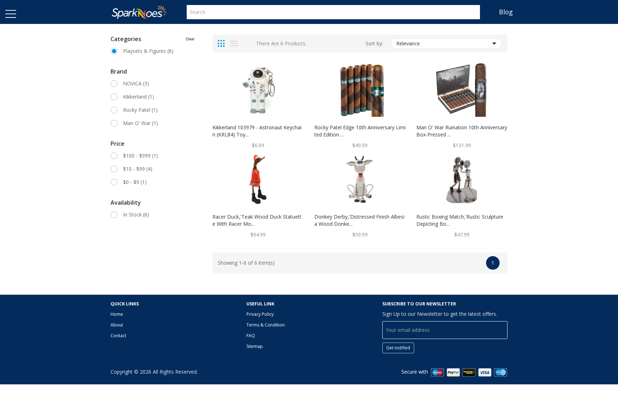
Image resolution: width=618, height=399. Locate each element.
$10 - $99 (137, 168)
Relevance (408, 43)
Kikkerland (138, 96)
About (117, 325)
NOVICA (136, 83)
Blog (506, 12)
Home (117, 314)
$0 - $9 (135, 182)
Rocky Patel (140, 109)
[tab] (221, 43)
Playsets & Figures (148, 51)
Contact (118, 336)
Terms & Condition (265, 325)
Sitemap (254, 346)
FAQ (250, 336)
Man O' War (140, 123)
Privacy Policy (260, 314)
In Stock (136, 214)
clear (190, 38)
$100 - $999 (140, 155)
